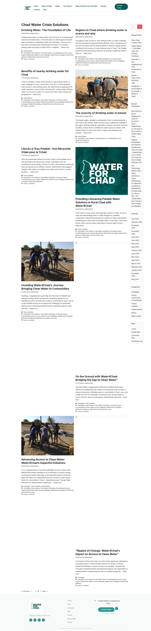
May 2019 (135, 279)
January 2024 (136, 270)
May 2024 (135, 257)
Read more (65, 47)
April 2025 (135, 247)
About (57, 6)
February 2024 (136, 267)
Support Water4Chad (27, 55)
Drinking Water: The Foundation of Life (46, 30)
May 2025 (135, 244)
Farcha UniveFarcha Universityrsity (136, 297)
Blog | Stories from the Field (86, 6)
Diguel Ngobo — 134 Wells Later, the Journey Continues (136, 51)
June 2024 (135, 254)
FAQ (44, 10)
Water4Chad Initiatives (82, 63)
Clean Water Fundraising (102, 59)
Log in (133, 329)
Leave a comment (28, 59)
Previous (25, 591)
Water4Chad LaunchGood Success (38, 57)
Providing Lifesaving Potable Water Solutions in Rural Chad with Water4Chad (98, 202)
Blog (69, 611)
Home (36, 6)
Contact (37, 10)
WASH (133, 313)
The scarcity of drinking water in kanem (101, 113)
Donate (103, 6)
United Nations (27, 51)
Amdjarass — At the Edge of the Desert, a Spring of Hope (136, 91)
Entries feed (135, 332)
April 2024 (135, 260)
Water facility (136, 316)
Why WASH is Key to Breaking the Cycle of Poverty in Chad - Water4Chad (136, 118)
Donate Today (119, 7)
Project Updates (28, 175)
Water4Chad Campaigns (58, 55)
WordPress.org (136, 341)
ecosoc (70, 53)
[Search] (139, 27)
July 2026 (135, 219)
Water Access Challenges (42, 55)
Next (45, 591)
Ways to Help (47, 6)
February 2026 (136, 222)
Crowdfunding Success (60, 53)
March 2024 (135, 263)
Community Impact (46, 53)
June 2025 (135, 240)
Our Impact (67, 6)
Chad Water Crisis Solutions (31, 53)
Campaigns (81, 403)
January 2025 (136, 250)
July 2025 (135, 237)
